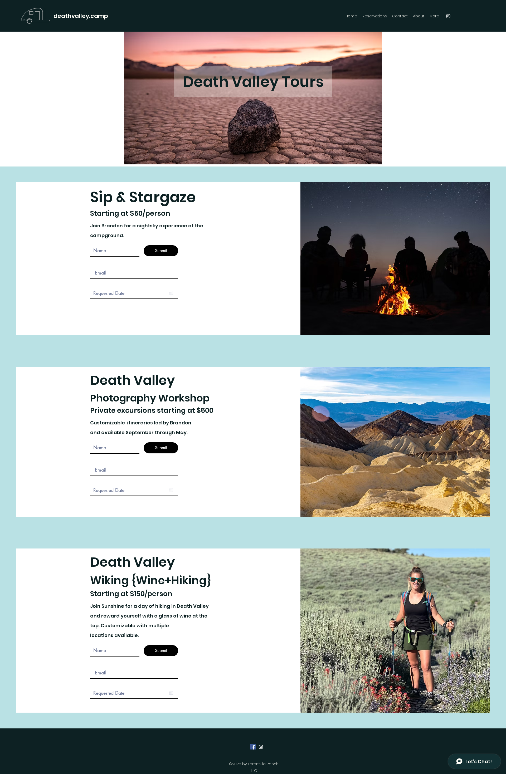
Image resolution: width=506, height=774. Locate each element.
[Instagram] (448, 16)
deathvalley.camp (80, 16)
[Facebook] (253, 746)
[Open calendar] (171, 293)
